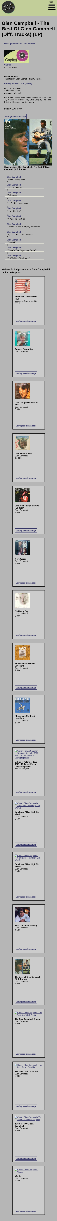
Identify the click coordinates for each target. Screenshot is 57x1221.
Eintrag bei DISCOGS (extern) (18, 84)
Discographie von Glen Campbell (19, 44)
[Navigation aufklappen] (52, 10)
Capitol (7, 65)
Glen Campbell (14, 177)
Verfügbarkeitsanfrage (15, 116)
